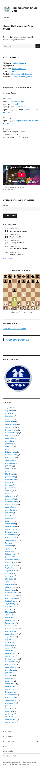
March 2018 (9, 651)
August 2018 (10, 637)
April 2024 (9, 471)
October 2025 (10, 435)
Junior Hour (16, 104)
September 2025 (11, 438)
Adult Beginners (20, 107)
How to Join (8, 751)
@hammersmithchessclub (21, 74)
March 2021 (9, 551)
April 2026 (9, 419)
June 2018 (9, 642)
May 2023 (9, 491)
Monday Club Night (16, 237)
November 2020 (11, 562)
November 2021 (11, 535)
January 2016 (10, 722)
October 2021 (10, 538)
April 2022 (9, 521)
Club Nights (8, 737)
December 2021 (11, 532)
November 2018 (11, 629)
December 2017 (11, 659)
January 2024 (10, 477)
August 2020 (10, 571)
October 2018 (10, 631)
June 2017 (9, 675)
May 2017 (9, 678)
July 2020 (9, 573)
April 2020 (9, 582)
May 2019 (9, 612)
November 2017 (11, 662)
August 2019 (10, 604)
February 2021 (10, 554)
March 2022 (10, 524)
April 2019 (9, 615)
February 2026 (11, 424)
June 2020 (9, 576)
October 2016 (10, 698)
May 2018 (9, 645)
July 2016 (8, 706)
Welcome (7, 732)
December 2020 (11, 560)
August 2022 (10, 510)
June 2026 (9, 413)
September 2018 (11, 634)
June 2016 (9, 709)
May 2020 (9, 579)
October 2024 (10, 457)
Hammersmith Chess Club (11, 762)
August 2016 (10, 703)
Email (6, 205)
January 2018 (10, 656)
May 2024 (9, 469)
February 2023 (11, 496)
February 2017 (10, 686)
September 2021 (11, 540)
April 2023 (9, 493)
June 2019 (9, 609)
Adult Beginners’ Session (18, 231)
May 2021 (9, 546)
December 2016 (11, 692)
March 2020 (10, 584)
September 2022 (11, 507)
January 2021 (10, 557)
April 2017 (9, 681)
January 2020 (10, 590)
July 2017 (8, 673)
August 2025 (10, 441)
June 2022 (9, 515)
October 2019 (10, 598)
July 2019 (8, 606)
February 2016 (11, 720)
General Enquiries (19, 68)
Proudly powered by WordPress (19, 764)
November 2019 (11, 595)
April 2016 (9, 714)
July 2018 (8, 640)
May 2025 (9, 446)
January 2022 (10, 529)
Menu (6, 17)
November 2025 (11, 433)
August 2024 (10, 463)
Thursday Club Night (17, 243)
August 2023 (10, 482)
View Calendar (7, 259)
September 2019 (11, 601)
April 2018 (9, 648)
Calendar (6, 746)
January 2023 (10, 499)
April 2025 (9, 449)
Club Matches (8, 741)
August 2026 (10, 408)
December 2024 (11, 455)
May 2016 (9, 711)
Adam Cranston (20, 63)
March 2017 (9, 684)
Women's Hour (18, 101)
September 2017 (11, 667)
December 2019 (11, 593)
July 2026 (9, 411)
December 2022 (11, 502)
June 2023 (9, 488)
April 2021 (9, 549)
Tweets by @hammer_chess (14, 328)
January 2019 (10, 623)
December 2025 (11, 430)
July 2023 (9, 485)
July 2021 (8, 543)
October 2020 (10, 565)
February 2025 (11, 452)
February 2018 (10, 653)
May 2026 (9, 416)
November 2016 (11, 695)
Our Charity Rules (10, 756)
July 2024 (9, 466)
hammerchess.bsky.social (22, 77)
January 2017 (10, 689)
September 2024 (11, 460)
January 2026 (10, 427)
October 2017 (10, 664)
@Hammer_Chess (19, 71)
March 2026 (10, 422)
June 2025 (9, 444)
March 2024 (10, 474)
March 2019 (10, 618)
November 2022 (11, 504)
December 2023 (11, 480)
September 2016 (11, 700)
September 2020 (11, 568)
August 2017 (10, 670)
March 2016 (10, 717)
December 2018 (11, 626)
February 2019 (11, 620)
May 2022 (9, 518)
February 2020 (11, 587)
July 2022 (9, 513)
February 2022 (11, 526)
